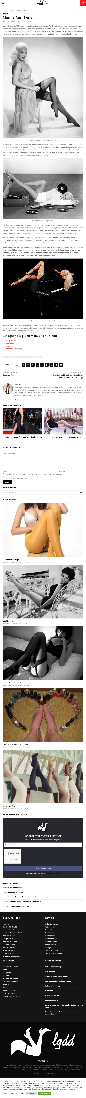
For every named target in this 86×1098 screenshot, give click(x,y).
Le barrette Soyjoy (10, 806)
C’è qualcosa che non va (19, 906)
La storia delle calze (10, 967)
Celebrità (14, 357)
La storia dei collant (10, 979)
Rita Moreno (8, 621)
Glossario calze (9, 990)
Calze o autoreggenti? (11, 996)
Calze (5, 970)
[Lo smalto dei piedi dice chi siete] (43, 715)
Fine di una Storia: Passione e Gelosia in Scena (62, 437)
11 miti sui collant (9, 948)
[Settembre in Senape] (43, 530)
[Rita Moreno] (43, 591)
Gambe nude (50, 936)
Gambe (5, 13)
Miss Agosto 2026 (52, 995)
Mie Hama (49, 991)
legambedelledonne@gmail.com (47, 1073)
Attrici (6, 357)
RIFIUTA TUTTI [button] (31, 1093)
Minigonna (6, 987)
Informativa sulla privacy (53, 873)
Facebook (10, 349)
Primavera (7, 562)
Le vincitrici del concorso (12, 930)
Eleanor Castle (9, 685)
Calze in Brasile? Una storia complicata (23, 897)
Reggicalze (49, 930)
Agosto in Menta (51, 1000)
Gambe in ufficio (51, 951)
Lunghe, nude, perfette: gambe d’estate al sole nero (64, 1006)
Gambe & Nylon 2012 (10, 927)
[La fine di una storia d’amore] (43, 653)
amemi (6, 624)
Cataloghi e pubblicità (53, 953)
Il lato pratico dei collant (12, 933)
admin (6, 21)
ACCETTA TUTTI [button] (45, 1093)
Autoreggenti (50, 927)
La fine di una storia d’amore (14, 683)
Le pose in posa (9, 951)
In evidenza (29, 357)
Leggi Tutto (7, 1093)
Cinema (21, 357)
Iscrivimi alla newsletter (16, 478)
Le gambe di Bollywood (11, 956)
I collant (6, 976)
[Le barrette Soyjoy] (43, 776)
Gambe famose (51, 939)
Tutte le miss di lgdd (10, 953)
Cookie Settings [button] (18, 1093)
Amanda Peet (8, 375)
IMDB (8, 346)
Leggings (6, 984)
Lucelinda (7, 747)
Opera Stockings (9, 993)
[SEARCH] (81, 492)
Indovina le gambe (15, 892)
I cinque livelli (8, 939)
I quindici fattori (9, 945)
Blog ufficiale (11, 341)
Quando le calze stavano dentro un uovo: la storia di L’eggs (62, 1013)
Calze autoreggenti (10, 982)
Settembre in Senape (11, 559)
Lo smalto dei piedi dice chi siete (15, 744)
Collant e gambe (51, 924)
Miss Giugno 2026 (15, 887)
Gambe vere (50, 933)
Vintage (38, 357)
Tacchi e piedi (50, 945)
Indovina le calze (9, 936)
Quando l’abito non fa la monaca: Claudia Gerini (22, 437)
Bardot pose (7, 924)
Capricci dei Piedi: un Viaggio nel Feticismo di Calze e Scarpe (68, 376)
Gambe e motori (51, 942)
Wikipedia (10, 343)
